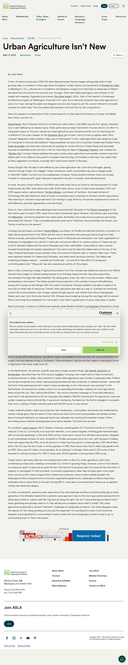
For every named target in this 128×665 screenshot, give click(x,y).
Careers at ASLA (97, 585)
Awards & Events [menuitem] (62, 18)
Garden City (15, 153)
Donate (92, 580)
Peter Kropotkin (16, 146)
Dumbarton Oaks (110, 85)
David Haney (14, 124)
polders (59, 374)
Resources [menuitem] (121, 16)
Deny (63, 350)
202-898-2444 (18, 589)
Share (118, 55)
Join (104, 6)
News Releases (59, 585)
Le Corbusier (92, 306)
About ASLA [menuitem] (5, 18)
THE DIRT (31, 38)
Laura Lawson (30, 427)
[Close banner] (117, 313)
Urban (38, 55)
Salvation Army (56, 135)
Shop (95, 6)
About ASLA (58, 570)
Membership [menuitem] (22, 16)
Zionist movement (99, 209)
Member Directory (98, 575)
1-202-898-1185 (15, 592)
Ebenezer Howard (88, 149)
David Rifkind (51, 230)
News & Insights (17, 38)
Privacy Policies (24, 646)
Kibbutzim (17, 217)
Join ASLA (94, 570)
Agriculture (25, 55)
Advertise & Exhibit (61, 580)
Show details (108, 342)
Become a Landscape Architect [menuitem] (80, 19)
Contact (74, 6)
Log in (112, 6)
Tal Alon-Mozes (53, 192)
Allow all (100, 350)
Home (5, 38)
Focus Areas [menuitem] (104, 18)
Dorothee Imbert (63, 96)
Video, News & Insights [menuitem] (42, 18)
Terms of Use (9, 646)
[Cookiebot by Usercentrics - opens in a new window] (101, 313)
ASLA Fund (85, 6)
